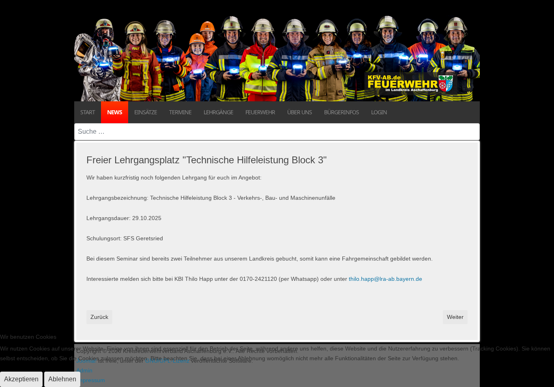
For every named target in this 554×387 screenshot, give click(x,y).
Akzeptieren (21, 379)
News (114, 112)
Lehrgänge (218, 112)
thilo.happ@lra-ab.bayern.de (385, 279)
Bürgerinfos (341, 112)
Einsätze (145, 112)
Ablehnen (62, 379)
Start (87, 112)
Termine (180, 112)
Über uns (299, 112)
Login (379, 112)
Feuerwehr (260, 112)
